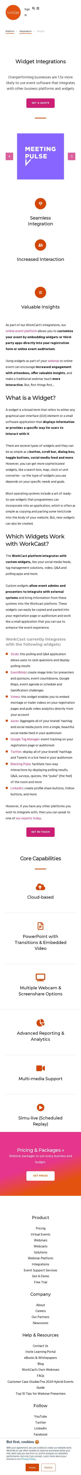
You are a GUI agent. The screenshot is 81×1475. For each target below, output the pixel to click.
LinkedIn (17, 788)
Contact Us (40, 1346)
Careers (40, 1311)
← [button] (9, 156)
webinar (54, 361)
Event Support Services (40, 1270)
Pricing (40, 1228)
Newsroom (40, 1323)
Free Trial (40, 1282)
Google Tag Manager (25, 739)
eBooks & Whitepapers (40, 1358)
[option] (40, 156)
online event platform (21, 331)
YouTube (40, 1416)
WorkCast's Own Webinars (40, 1370)
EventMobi (18, 672)
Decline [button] (48, 1467)
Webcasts (40, 1246)
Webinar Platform (40, 1258)
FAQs (40, 1376)
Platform (10, 31)
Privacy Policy (28, 1458)
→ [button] (71, 156)
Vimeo (15, 697)
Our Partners (40, 1317)
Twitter (16, 752)
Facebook (40, 1434)
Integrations (25, 31)
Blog (40, 1364)
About (40, 1305)
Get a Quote (40, 103)
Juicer (14, 721)
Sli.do (14, 654)
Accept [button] (32, 1467)
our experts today (28, 818)
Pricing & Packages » (40, 1150)
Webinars (40, 1240)
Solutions (40, 1252)
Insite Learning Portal (40, 1352)
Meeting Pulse (21, 764)
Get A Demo (40, 1276)
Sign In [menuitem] (27, 12)
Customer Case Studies (24, 1382)
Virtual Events (40, 1234)
